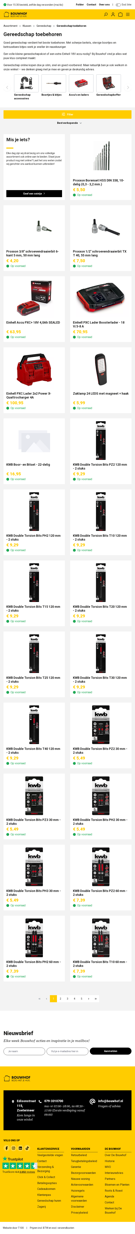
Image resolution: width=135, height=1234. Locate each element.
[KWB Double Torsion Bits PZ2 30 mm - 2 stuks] (101, 724)
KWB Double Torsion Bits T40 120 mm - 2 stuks (33, 750)
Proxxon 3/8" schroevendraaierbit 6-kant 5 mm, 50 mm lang (32, 253)
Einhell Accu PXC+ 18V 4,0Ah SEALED (33, 322)
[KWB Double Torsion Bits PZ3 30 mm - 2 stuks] (34, 795)
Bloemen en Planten (117, 1184)
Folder (80, 4)
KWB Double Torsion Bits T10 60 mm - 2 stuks (100, 964)
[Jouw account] (113, 14)
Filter (70, 114)
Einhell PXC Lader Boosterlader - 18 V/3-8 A (98, 324)
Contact (91, 4)
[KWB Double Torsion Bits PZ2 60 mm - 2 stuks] (101, 866)
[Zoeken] (105, 14)
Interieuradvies (114, 1173)
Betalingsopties (47, 1183)
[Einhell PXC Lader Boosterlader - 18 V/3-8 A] (101, 298)
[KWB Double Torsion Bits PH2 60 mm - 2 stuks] (34, 938)
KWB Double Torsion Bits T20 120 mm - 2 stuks (100, 608)
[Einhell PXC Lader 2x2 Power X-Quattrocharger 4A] (34, 369)
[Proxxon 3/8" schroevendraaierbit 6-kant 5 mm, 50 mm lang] (34, 227)
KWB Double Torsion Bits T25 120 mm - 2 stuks (33, 679)
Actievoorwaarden (82, 1184)
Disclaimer (77, 1206)
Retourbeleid (79, 1155)
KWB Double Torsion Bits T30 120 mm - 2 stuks (100, 679)
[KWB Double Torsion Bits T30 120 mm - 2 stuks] (101, 653)
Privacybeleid (79, 1212)
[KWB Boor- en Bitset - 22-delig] (34, 440)
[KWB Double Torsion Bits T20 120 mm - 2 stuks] (101, 582)
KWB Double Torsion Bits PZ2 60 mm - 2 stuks (100, 893)
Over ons (104, 4)
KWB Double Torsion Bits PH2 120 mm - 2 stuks (33, 537)
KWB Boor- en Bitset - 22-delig (28, 464)
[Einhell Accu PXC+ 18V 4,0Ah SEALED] (34, 298)
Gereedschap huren (49, 1200)
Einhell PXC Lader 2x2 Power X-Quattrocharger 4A (28, 395)
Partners (110, 1179)
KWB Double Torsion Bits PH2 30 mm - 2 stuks (100, 821)
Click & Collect (46, 1177)
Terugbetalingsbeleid (84, 1161)
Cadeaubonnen (46, 1189)
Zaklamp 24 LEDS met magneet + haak (101, 393)
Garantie (76, 1167)
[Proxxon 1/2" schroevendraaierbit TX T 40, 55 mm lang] (101, 227)
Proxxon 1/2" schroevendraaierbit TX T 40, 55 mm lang (99, 253)
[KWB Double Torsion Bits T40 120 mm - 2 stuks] (34, 724)
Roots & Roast (114, 1190)
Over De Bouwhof (115, 1155)
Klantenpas (44, 1195)
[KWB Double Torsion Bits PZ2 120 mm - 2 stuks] (101, 440)
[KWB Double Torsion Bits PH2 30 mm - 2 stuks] (101, 795)
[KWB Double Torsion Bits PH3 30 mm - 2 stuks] (34, 866)
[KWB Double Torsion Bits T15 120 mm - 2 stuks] (34, 582)
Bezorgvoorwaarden (83, 1173)
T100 (21, 1227)
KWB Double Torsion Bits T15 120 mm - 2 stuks (33, 608)
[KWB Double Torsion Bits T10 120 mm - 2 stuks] (101, 511)
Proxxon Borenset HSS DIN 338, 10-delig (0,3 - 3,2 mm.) (98, 182)
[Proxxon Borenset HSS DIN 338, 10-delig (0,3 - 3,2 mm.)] (101, 156)
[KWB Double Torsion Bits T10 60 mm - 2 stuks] (101, 938)
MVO (108, 1167)
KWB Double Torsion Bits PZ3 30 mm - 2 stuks (33, 821)
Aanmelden (110, 1051)
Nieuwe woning (80, 1179)
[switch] (118, 5)
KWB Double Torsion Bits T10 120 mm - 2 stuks (100, 537)
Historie (110, 1161)
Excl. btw (126, 4)
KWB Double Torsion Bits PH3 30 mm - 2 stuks (33, 893)
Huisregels (78, 1190)
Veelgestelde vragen (50, 1155)
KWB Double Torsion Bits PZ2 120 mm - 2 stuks (100, 466)
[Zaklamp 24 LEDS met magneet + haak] (101, 369)
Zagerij (41, 1206)
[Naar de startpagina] (29, 14)
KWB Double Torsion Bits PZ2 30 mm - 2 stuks (100, 750)
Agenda (109, 1196)
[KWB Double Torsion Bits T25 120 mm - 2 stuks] (34, 653)
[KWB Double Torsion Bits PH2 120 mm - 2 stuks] (34, 511)
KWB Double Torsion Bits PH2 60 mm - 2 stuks (33, 964)
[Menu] (127, 14)
